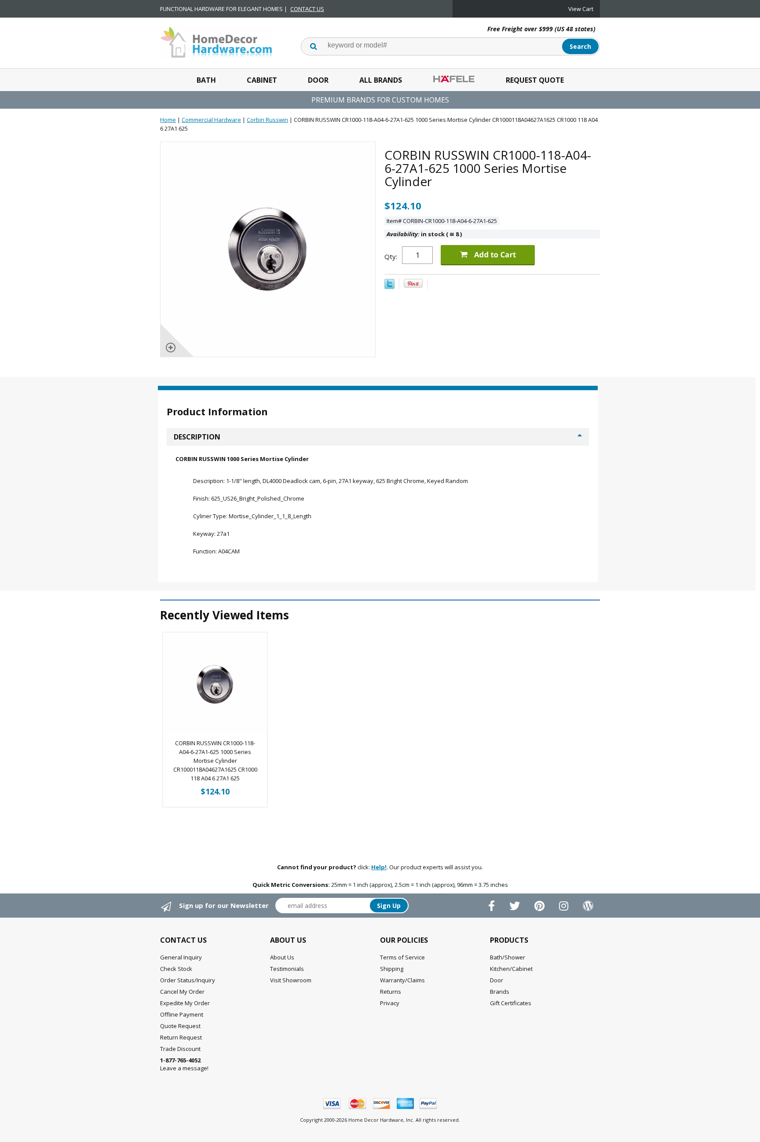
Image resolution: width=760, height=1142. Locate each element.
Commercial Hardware (211, 120)
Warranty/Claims (402, 980)
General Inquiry (181, 957)
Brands (499, 992)
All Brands (380, 80)
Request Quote (535, 80)
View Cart (580, 9)
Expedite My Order (185, 1003)
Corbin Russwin (267, 120)
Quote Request (180, 1026)
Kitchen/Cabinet (511, 969)
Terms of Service (402, 957)
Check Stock (176, 969)
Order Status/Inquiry (187, 980)
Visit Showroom (290, 980)
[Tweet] (389, 287)
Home (168, 120)
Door (318, 80)
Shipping (391, 969)
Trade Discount (180, 1049)
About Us (282, 957)
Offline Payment (181, 1014)
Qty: (390, 256)
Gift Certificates (510, 1003)
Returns (390, 992)
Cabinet (262, 80)
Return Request (181, 1037)
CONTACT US (307, 9)
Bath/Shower (507, 957)
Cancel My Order (182, 992)
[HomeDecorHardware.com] (216, 41)
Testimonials (287, 969)
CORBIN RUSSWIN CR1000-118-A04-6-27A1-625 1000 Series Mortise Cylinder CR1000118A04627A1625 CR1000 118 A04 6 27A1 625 (215, 760)
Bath (206, 80)
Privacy (389, 1003)
